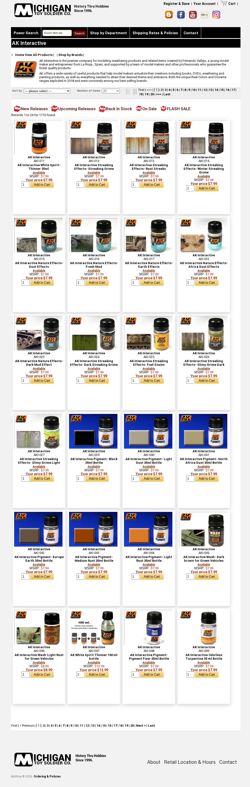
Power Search (26, 33)
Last (166, 94)
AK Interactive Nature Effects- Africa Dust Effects (204, 265)
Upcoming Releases (77, 108)
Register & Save (176, 4)
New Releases (34, 108)
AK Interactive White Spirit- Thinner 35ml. (39, 167)
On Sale (149, 108)
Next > (141, 725)
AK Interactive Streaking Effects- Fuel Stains (149, 363)
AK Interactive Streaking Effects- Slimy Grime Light (39, 460)
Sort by (17, 90)
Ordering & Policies (47, 776)
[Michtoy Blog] (170, 16)
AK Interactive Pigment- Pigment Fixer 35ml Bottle (149, 656)
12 (205, 90)
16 (227, 90)
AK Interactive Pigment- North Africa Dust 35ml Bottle (204, 460)
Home (19, 55)
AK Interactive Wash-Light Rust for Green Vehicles (39, 656)
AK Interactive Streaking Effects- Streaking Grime (94, 167)
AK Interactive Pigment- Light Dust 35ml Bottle (148, 460)
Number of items (89, 90)
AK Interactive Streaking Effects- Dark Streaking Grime (94, 363)
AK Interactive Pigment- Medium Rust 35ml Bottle (94, 558)
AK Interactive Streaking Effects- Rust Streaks (149, 167)
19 (146, 94)
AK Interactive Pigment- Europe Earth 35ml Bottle (39, 558)
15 (222, 90)
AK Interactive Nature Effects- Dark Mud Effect (39, 363)
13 (210, 90)
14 (216, 90)
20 (152, 94)
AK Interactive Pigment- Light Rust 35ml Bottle (148, 558)
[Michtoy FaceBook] (182, 16)
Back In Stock (119, 108)
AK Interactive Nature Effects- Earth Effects (149, 265)
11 (199, 90)
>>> (158, 94)
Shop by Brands (70, 55)
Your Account (205, 4)
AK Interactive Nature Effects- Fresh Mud (94, 265)
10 (194, 90)
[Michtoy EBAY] (205, 15)
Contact (191, 33)
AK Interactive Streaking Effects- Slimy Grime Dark (203, 363)
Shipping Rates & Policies (155, 33)
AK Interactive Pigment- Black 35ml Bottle (94, 460)
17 (233, 90)
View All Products (38, 55)
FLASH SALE (179, 108)
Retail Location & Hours (190, 762)
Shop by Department (108, 33)
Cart (232, 4)
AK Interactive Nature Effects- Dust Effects (39, 265)
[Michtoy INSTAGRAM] (217, 15)
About (153, 762)
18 (141, 94)
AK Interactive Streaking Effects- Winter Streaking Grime (204, 168)
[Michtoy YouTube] (193, 15)
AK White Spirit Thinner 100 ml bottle (93, 656)
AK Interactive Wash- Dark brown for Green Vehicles (203, 558)
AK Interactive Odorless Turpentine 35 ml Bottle (204, 656)
